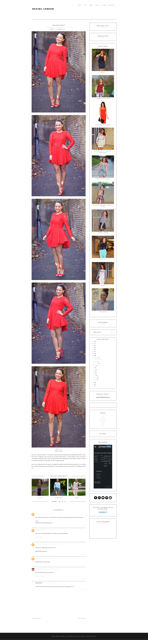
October (95, 361)
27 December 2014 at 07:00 (50, 582)
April (94, 373)
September (96, 363)
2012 (93, 384)
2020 (93, 343)
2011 (93, 386)
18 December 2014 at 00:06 (52, 569)
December (95, 357)
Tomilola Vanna (41, 544)
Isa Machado (39, 569)
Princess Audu (40, 529)
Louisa (37, 513)
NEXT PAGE (82, 618)
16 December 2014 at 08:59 (50, 558)
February (95, 377)
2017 (93, 349)
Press (103, 425)
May (94, 371)
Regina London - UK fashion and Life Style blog (70, 636)
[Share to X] (59, 501)
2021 (93, 341)
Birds (103, 72)
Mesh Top (103, 259)
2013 (93, 382)
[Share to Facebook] (62, 501)
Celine (103, 285)
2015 (93, 353)
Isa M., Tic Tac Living (39, 576)
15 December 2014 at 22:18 (48, 513)
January (95, 379)
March (94, 375)
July (94, 367)
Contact (104, 5)
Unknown (38, 558)
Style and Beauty (103, 419)
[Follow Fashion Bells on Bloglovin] (103, 513)
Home (103, 416)
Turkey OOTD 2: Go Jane (103, 178)
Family (91, 5)
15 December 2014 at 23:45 (53, 529)
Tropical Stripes (103, 232)
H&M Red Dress (98, 359)
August (95, 365)
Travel (97, 5)
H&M (60, 449)
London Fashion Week (103, 98)
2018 (93, 347)
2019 (93, 345)
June (94, 369)
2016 (93, 351)
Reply (83, 526)
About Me (103, 418)
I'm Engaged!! (103, 311)
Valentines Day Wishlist (103, 124)
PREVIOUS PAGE (36, 618)
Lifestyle (103, 421)
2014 (93, 355)
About (79, 5)
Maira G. (93, 636)
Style (85, 5)
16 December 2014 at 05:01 (54, 544)
